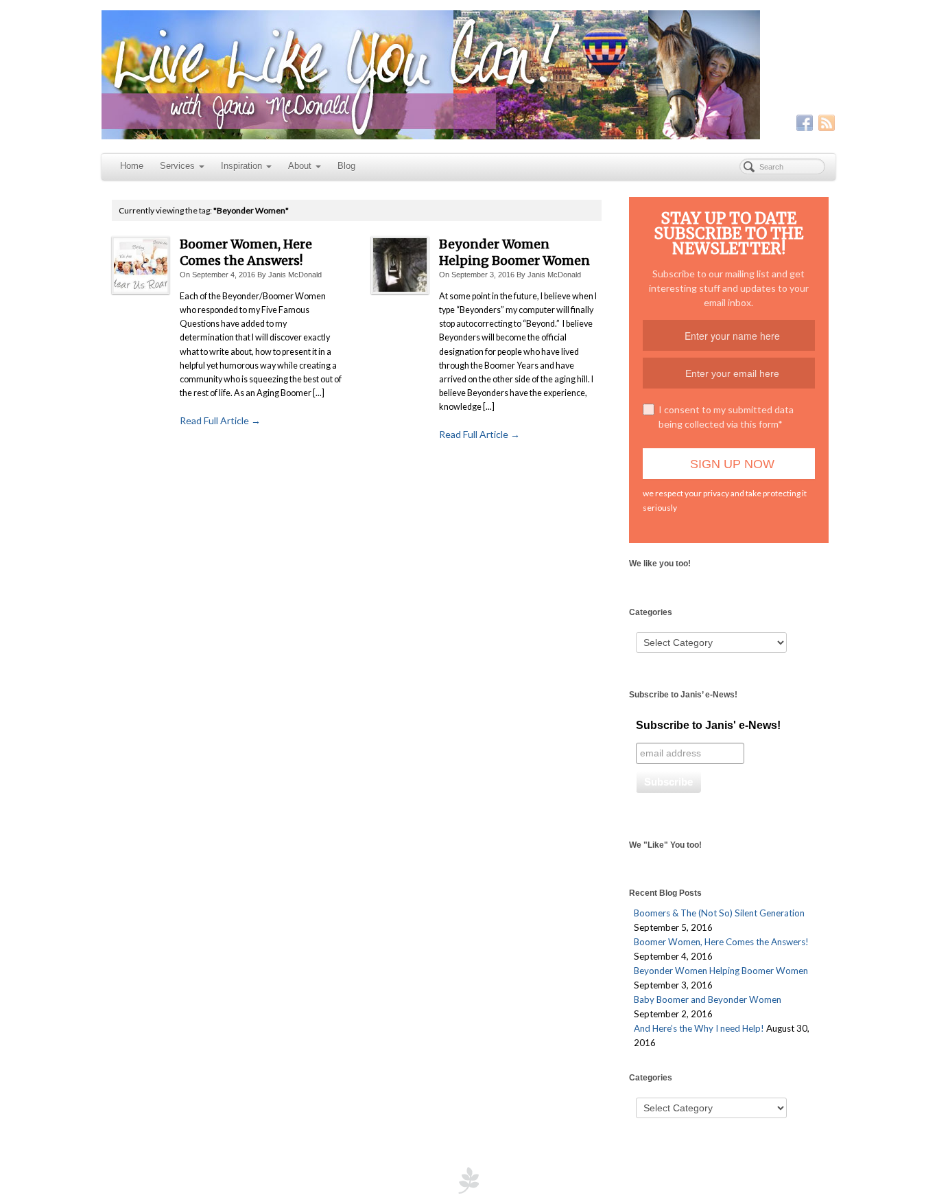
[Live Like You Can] (468, 74)
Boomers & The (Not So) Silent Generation (719, 912)
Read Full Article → (220, 420)
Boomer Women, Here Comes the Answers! (246, 252)
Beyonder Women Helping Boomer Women (514, 252)
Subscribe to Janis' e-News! (708, 725)
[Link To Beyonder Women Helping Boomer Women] (400, 265)
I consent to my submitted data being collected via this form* (726, 417)
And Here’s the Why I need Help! (699, 1028)
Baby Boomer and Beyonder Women (707, 999)
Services (177, 166)
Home (131, 166)
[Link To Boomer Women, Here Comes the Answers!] (140, 265)
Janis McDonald (295, 274)
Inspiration (241, 166)
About (299, 166)
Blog (346, 166)
